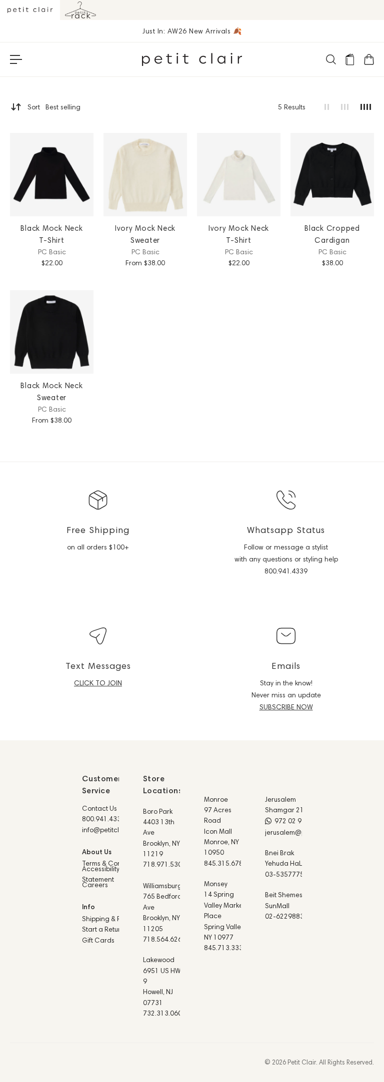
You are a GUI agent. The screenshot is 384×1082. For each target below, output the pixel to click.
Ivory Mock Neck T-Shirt (238, 234)
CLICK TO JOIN (98, 682)
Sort (54, 106)
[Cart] (368, 59)
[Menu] (16, 59)
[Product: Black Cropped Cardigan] (332, 174)
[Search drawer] (330, 59)
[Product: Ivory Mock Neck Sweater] (145, 174)
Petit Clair (302, 1062)
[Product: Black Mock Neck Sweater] (52, 332)
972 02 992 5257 (300, 821)
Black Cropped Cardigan (332, 234)
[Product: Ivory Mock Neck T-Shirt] (238, 174)
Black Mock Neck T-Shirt (51, 234)
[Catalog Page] (349, 59)
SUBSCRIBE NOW (286, 706)
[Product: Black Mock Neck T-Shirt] (52, 174)
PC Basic (52, 251)
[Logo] (192, 59)
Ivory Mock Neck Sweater (145, 234)
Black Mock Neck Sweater (51, 391)
